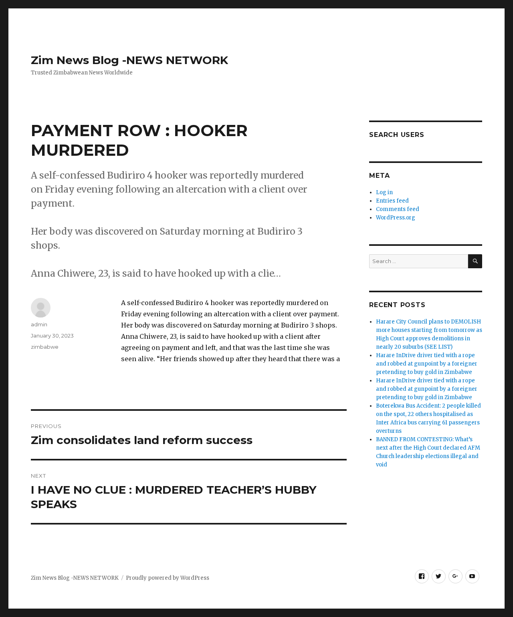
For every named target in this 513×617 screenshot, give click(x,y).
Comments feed (397, 209)
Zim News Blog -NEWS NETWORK (129, 60)
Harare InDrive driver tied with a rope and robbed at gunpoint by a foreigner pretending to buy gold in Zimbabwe (426, 364)
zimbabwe (45, 347)
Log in (384, 192)
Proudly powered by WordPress (167, 578)
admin (39, 324)
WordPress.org (395, 217)
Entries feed (392, 200)
